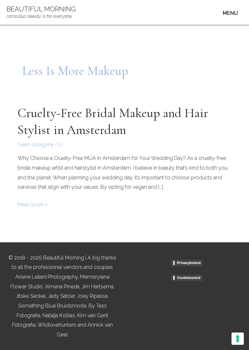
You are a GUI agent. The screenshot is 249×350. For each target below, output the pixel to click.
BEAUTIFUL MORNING (41, 9)
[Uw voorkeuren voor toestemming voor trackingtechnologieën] (237, 338)
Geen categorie (35, 144)
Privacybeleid (189, 262)
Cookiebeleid (188, 277)
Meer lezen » (33, 204)
